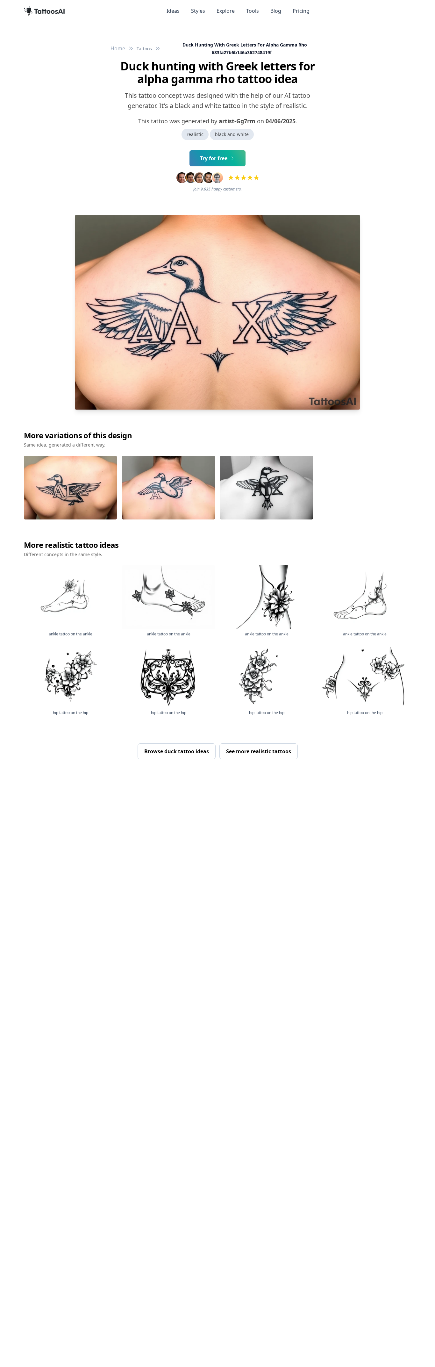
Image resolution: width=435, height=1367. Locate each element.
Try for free (213, 158)
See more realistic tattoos (258, 751)
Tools (252, 10)
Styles (198, 10)
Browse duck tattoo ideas (176, 751)
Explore (226, 10)
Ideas (173, 10)
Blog (275, 10)
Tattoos (144, 49)
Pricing (301, 10)
